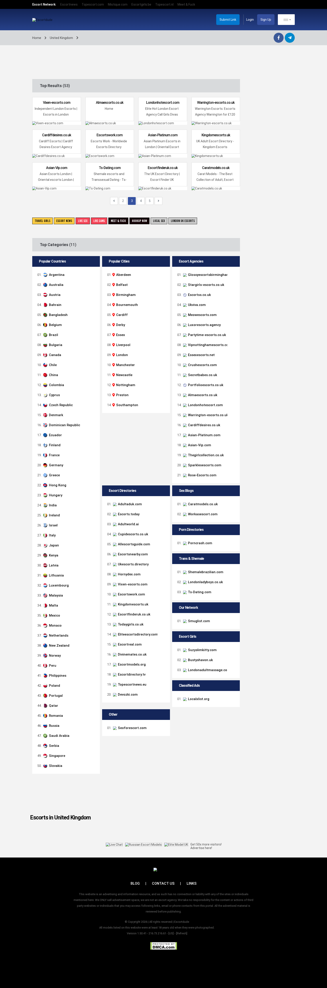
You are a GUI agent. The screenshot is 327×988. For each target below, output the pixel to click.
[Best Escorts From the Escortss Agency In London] (234, 295)
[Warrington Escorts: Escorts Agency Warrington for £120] (234, 415)
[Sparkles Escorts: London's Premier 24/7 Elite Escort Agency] (234, 465)
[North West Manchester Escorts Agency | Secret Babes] (234, 375)
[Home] (234, 395)
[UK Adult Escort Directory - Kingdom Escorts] (234, 604)
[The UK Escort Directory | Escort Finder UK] (234, 614)
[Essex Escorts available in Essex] (234, 355)
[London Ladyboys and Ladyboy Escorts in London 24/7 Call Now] (234, 582)
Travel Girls (42, 221)
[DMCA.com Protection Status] (163, 946)
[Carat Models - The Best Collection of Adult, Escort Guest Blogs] (234, 504)
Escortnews (69, 4)
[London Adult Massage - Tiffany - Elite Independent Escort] (234, 670)
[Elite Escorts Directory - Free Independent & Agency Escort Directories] (234, 634)
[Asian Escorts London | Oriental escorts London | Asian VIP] (234, 445)
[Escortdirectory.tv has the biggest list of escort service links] (234, 674)
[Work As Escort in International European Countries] (234, 514)
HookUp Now (139, 221)
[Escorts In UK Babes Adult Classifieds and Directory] (234, 554)
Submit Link (228, 19)
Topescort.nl (164, 4)
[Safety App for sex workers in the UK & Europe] (234, 621)
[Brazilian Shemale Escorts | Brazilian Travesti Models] (234, 572)
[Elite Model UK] (176, 845)
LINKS (191, 883)
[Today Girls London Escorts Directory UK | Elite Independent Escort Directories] (234, 624)
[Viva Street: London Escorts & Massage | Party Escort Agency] (234, 305)
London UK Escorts (183, 221)
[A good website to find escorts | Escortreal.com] (234, 644)
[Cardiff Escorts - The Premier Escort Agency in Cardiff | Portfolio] (234, 385)
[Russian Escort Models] (143, 845)
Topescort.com (93, 4)
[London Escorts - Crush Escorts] (234, 365)
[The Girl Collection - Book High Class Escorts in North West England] (234, 455)
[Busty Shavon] (234, 660)
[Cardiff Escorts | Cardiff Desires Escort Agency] (234, 425)
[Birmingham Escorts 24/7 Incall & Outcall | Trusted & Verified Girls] (234, 275)
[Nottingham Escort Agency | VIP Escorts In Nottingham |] (234, 345)
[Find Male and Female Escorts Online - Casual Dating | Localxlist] (234, 699)
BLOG (135, 883)
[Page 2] (114, 201)
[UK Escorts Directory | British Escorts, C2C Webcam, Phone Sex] (234, 564)
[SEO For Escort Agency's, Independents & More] (234, 728)
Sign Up (265, 19)
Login (250, 19)
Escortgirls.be (141, 4)
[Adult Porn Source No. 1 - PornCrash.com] (234, 543)
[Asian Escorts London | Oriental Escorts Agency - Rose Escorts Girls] (234, 475)
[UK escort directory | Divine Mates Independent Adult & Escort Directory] (234, 654)
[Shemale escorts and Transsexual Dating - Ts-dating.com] (234, 592)
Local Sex (159, 221)
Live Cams (99, 221)
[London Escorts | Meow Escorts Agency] (234, 315)
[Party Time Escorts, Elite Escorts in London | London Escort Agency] (234, 335)
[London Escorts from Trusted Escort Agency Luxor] (234, 325)
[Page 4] (158, 201)
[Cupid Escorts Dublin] (234, 534)
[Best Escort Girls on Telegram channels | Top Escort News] (234, 684)
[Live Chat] (114, 845)
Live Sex (82, 221)
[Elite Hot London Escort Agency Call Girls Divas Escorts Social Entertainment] (234, 405)
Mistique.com (117, 4)
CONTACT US (163, 883)
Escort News (64, 221)
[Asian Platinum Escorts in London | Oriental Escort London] (234, 435)
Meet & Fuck (186, 4)
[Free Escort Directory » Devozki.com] (234, 694)
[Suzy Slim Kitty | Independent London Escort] (234, 650)
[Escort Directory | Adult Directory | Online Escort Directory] (234, 664)
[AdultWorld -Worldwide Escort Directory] (234, 524)
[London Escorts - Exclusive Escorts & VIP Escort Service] (234, 285)
